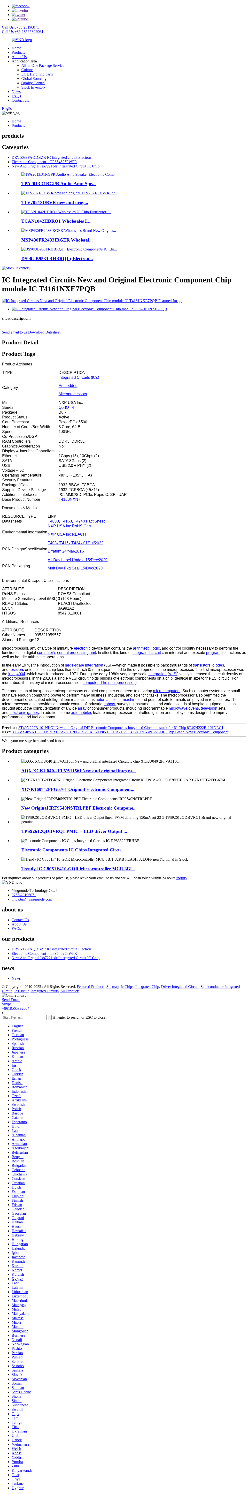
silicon (42, 669)
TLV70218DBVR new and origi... (54, 202)
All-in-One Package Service (42, 65)
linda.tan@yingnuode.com (32, 899)
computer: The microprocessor (108, 683)
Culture (27, 70)
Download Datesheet (44, 332)
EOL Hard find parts (37, 74)
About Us (19, 57)
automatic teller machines (118, 700)
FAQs (16, 96)
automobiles (81, 713)
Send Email (11, 1000)
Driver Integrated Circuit (180, 987)
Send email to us (14, 332)
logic (156, 648)
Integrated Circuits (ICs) (79, 377)
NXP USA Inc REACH (67, 534)
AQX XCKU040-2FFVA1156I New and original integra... (78, 770)
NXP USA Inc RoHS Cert (69, 526)
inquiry (181, 878)
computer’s (46, 653)
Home (16, 48)
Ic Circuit (21, 991)
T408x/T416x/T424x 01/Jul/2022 (75, 543)
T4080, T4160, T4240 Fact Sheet (76, 521)
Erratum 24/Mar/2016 (66, 551)
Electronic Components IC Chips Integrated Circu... (72, 849)
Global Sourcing (33, 78)
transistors (201, 665)
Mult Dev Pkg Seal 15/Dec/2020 (75, 568)
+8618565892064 (15, 1008)
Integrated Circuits (45, 991)
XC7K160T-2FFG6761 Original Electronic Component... (77, 789)
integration (157, 674)
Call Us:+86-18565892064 (22, 32)
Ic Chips (127, 987)
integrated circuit (146, 653)
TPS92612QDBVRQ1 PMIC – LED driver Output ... (74, 831)
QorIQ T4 (66, 407)
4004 (20, 674)
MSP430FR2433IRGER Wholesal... (57, 240)
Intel (12, 674)
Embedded (68, 386)
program (213, 653)
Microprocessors (73, 394)
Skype (7, 1004)
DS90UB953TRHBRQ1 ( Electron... (57, 258)
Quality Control (33, 83)
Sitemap (112, 987)
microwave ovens (184, 708)
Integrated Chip (147, 987)
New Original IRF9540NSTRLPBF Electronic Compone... (79, 808)
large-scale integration (84, 665)
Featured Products (90, 987)
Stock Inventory (33, 87)
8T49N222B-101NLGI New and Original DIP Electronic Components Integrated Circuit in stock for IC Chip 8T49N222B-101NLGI (120, 728)
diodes (218, 665)
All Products (69, 991)
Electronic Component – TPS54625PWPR (44, 162)
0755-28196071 (24, 895)
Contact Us (20, 100)
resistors (16, 669)
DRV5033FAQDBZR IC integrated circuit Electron (51, 157)
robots (109, 704)
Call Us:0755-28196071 (20, 27)
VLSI (173, 674)
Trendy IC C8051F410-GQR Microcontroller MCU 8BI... (78, 868)
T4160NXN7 (69, 499)
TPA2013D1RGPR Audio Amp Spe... (58, 183)
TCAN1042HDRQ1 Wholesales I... (55, 221)
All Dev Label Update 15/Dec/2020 (78, 560)
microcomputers (166, 691)
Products (18, 52)
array (82, 708)
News (16, 92)
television (209, 708)
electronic (82, 648)
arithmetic (141, 648)
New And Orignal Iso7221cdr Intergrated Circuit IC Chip (56, 166)
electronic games (24, 713)
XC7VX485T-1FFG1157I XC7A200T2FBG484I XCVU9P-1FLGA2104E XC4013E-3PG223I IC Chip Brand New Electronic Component (120, 732)
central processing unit (76, 653)
